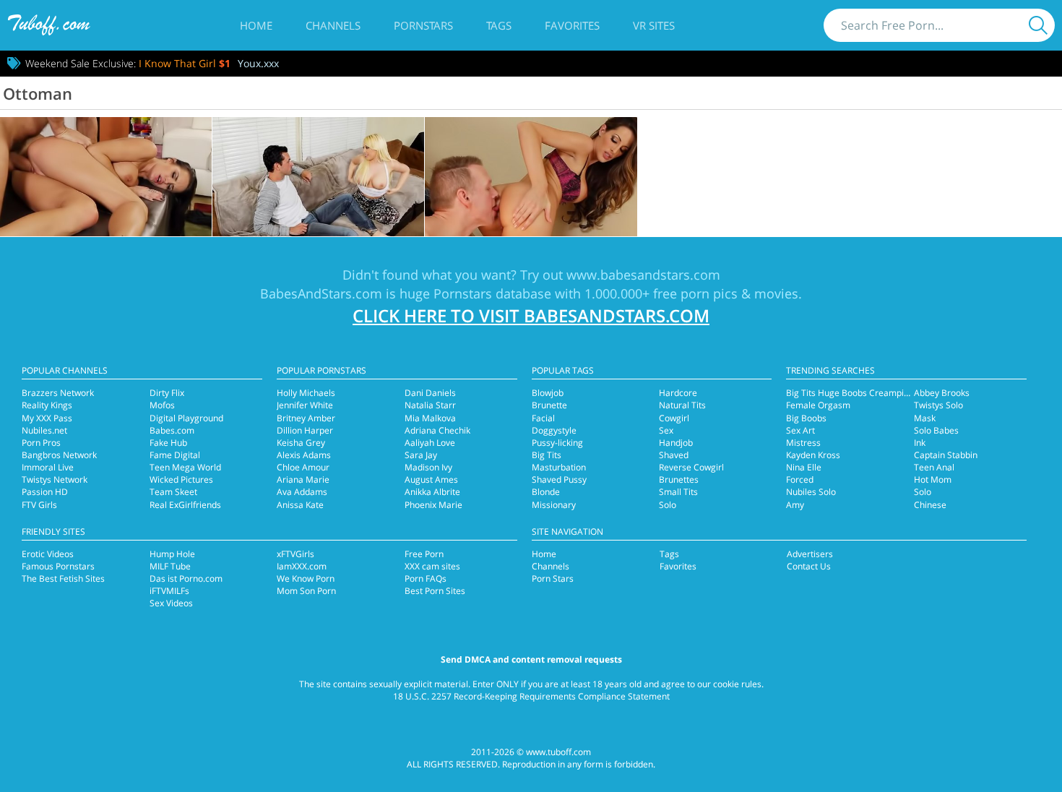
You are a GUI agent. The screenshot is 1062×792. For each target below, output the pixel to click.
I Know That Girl (184, 63)
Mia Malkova (430, 418)
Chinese (930, 505)
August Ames (431, 479)
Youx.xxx (258, 63)
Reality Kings (47, 405)
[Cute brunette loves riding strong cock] (530, 176)
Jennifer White (305, 405)
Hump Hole (172, 554)
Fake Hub (168, 442)
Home (256, 25)
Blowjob (548, 393)
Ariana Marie (303, 479)
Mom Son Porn (306, 591)
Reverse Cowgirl (691, 467)
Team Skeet (173, 492)
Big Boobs (806, 418)
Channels (333, 25)
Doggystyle (554, 430)
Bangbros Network (59, 455)
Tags (498, 25)
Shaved (673, 455)
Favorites (572, 25)
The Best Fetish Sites (63, 578)
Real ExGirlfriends (185, 505)
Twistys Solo (938, 405)
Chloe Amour (303, 467)
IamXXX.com (302, 566)
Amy (795, 505)
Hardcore (678, 393)
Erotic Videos (48, 554)
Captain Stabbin (945, 455)
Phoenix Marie (433, 505)
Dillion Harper (305, 430)
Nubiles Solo (811, 492)
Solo (667, 505)
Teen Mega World (185, 467)
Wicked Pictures (181, 479)
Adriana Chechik (437, 430)
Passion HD (45, 492)
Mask (925, 418)
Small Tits (678, 492)
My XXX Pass (47, 418)
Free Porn (424, 554)
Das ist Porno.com (186, 578)
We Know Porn (305, 578)
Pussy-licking (557, 442)
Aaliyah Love (430, 442)
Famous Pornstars (58, 566)
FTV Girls (39, 505)
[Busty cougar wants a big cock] (318, 176)
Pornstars (423, 25)
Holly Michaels (306, 393)
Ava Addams (302, 492)
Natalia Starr (430, 405)
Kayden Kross (813, 455)
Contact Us (809, 566)
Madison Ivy (428, 467)
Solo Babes (936, 430)
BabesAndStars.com (321, 293)
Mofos (162, 405)
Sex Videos (171, 603)
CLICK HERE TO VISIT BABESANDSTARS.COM (531, 315)
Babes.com (172, 430)
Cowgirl (674, 418)
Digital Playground (186, 418)
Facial (543, 418)
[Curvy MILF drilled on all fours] (106, 176)
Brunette (549, 405)
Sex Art (800, 430)
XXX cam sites (432, 566)
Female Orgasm (818, 405)
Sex (666, 430)
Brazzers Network (58, 393)
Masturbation (559, 467)
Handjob (676, 442)
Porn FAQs (425, 578)
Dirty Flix (167, 393)
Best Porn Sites (435, 591)
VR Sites (654, 25)
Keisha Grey (301, 442)
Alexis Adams (304, 455)
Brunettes (679, 479)
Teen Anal (934, 467)
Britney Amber (306, 418)
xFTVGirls (295, 554)
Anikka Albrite (432, 492)
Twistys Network (54, 479)
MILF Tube (170, 566)
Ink (919, 442)
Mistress (803, 442)
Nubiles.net (44, 430)
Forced (799, 479)
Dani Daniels (430, 393)
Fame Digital (175, 455)
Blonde (546, 492)
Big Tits (546, 455)
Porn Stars (553, 578)
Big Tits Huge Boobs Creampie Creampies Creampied (894, 393)
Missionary (554, 505)
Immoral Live (48, 467)
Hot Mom (932, 479)
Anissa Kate (300, 505)
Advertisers (810, 554)
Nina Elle (803, 467)
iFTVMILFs (169, 591)
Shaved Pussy (559, 479)
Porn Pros (41, 442)
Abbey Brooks (942, 393)
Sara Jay (421, 455)
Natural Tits (682, 405)
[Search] (1038, 25)
